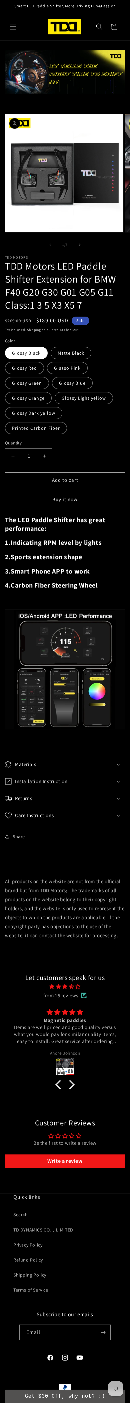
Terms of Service (30, 1290)
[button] (13, 26)
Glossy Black (26, 353)
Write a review (64, 1160)
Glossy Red (24, 368)
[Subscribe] (103, 1332)
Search (20, 1214)
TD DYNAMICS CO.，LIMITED (43, 1230)
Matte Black (71, 353)
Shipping (34, 330)
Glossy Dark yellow (33, 413)
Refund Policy (28, 1260)
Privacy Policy (27, 1245)
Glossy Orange (28, 398)
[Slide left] (50, 245)
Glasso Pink (67, 368)
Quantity (13, 443)
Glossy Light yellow (84, 398)
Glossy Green (27, 383)
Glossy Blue (72, 383)
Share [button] (19, 836)
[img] (65, 986)
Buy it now (65, 499)
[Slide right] (79, 245)
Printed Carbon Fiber (36, 428)
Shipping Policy (29, 1275)
